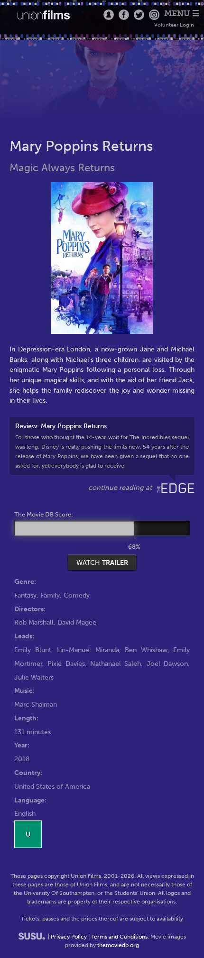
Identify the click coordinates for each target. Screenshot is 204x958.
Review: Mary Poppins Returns (102, 446)
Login (108, 14)
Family (50, 595)
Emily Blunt (32, 649)
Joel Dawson (167, 663)
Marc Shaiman (35, 704)
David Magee (76, 622)
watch (102, 562)
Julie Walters (34, 677)
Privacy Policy (69, 936)
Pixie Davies (65, 663)
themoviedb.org (118, 945)
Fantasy (25, 595)
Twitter (139, 14)
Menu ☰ (181, 13)
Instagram (154, 14)
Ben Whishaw (146, 649)
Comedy (77, 595)
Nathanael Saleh (115, 663)
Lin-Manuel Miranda (88, 649)
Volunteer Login (174, 25)
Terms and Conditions (119, 936)
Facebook (124, 14)
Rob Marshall (34, 622)
